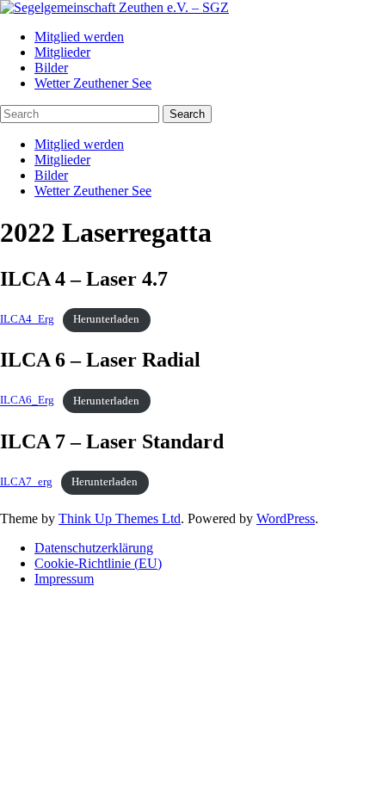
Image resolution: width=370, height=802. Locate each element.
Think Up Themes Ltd (120, 518)
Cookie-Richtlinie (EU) (98, 563)
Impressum (64, 578)
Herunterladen (106, 319)
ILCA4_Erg (27, 319)
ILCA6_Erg (27, 401)
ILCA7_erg (26, 482)
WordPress (285, 518)
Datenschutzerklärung (93, 547)
